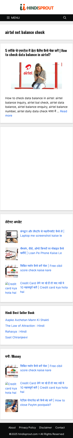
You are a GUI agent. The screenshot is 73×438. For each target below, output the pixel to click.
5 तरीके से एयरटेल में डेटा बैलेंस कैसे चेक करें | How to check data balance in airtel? (36, 52)
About (12, 427)
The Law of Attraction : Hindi (24, 325)
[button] (65, 17)
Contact (60, 427)
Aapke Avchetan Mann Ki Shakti (27, 320)
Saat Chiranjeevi (16, 337)
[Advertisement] (36, 168)
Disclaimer (45, 427)
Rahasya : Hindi (16, 331)
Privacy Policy (27, 427)
